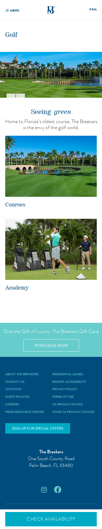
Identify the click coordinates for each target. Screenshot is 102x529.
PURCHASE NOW (51, 345)
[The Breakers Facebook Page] (57, 490)
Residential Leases (67, 374)
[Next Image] (20, 96)
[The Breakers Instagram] (44, 490)
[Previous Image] (11, 96)
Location (13, 389)
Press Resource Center (24, 412)
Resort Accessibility (69, 382)
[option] (51, 75)
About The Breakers (21, 374)
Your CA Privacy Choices (73, 412)
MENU (14, 10)
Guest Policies (17, 397)
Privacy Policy (64, 389)
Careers (12, 404)
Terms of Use (63, 397)
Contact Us (14, 382)
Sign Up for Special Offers (37, 428)
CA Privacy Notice (67, 404)
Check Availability (51, 519)
